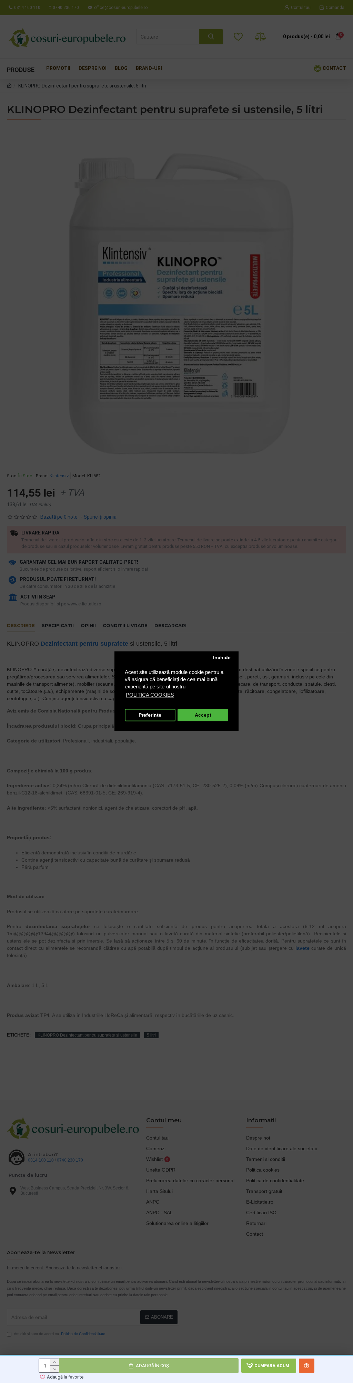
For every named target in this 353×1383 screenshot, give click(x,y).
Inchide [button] (222, 657)
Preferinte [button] (150, 715)
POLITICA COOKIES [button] (150, 695)
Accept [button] (203, 715)
